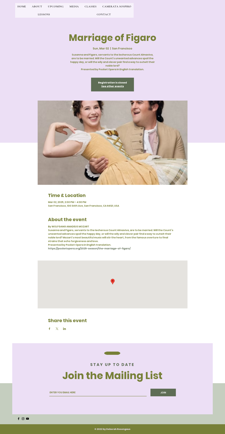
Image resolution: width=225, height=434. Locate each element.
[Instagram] (23, 418)
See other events (112, 86)
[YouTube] (27, 418)
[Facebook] (18, 418)
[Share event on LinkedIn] (64, 328)
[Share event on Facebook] (49, 328)
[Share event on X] (57, 328)
